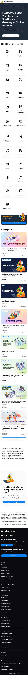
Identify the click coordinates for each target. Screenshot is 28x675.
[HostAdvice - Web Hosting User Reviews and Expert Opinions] (7, 2)
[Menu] (26, 2)
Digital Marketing (20, 84)
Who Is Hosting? (5, 666)
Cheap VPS (4, 615)
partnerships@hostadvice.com (9, 219)
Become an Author (13, 222)
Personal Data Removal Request (9, 584)
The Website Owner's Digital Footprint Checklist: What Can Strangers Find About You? (13, 428)
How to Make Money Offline (20, 111)
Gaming (7, 111)
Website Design (7, 208)
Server (7, 168)
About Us (3, 564)
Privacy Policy (4, 587)
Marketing (7, 155)
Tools (2, 660)
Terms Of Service (5, 590)
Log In (20, 545)
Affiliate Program (5, 573)
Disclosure (3, 582)
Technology (7, 181)
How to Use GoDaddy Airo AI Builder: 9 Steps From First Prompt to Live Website (14, 401)
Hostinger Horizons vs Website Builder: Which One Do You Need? (12, 275)
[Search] (23, 2)
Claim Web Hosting (6, 579)
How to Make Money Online (7, 126)
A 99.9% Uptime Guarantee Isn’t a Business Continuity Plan (13, 326)
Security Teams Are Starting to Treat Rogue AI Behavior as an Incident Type (14, 249)
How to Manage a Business (20, 126)
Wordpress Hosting (6, 603)
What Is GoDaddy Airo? (8, 351)
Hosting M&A (13, 555)
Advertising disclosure (22, 6)
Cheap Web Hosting (6, 609)
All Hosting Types (5, 597)
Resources (3, 655)
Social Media (21, 168)
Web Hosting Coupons (6, 633)
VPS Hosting (4, 612)
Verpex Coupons (5, 648)
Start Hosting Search (15, 502)
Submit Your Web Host (7, 576)
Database (7, 84)
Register (7, 545)
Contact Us (4, 567)
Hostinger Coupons (6, 642)
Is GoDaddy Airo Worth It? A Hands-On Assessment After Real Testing (12, 376)
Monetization (21, 155)
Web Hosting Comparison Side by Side (10, 663)
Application (21, 56)
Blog (2, 658)
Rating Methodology (11, 6)
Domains (7, 97)
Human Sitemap (5, 570)
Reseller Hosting (5, 623)
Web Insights (7, 195)
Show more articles (14, 439)
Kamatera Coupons (6, 636)
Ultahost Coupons (5, 645)
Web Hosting (21, 181)
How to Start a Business (7, 141)
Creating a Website (20, 69)
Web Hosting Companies (7, 669)
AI (7, 56)
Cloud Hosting (4, 617)
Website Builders (21, 195)
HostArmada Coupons (6, 639)
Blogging (7, 70)
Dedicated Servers (5, 620)
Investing (21, 141)
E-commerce (21, 97)
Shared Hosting (5, 606)
